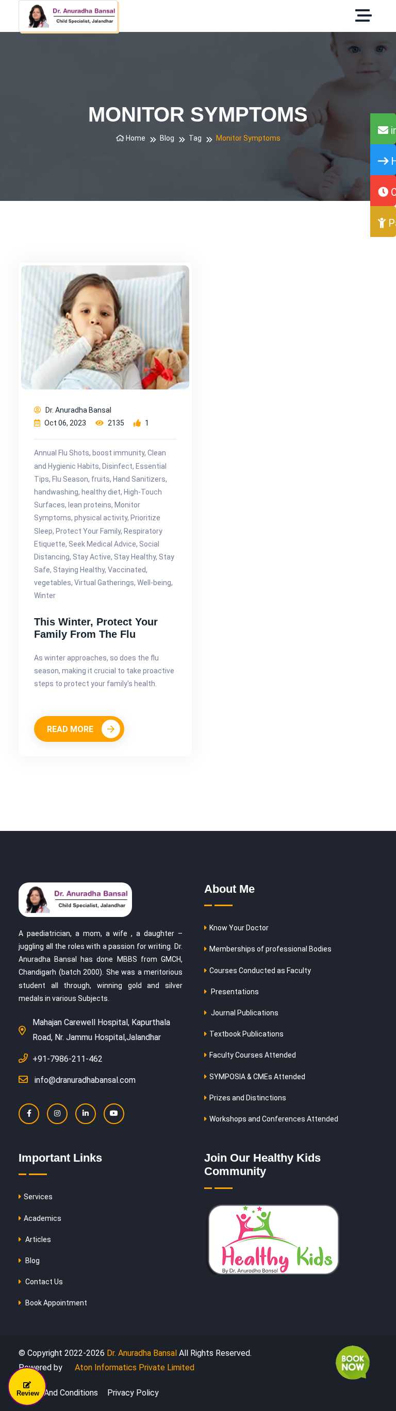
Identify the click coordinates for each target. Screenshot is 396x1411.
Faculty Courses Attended (252, 1055)
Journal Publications (243, 1013)
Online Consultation (392, 192)
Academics (42, 1218)
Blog (167, 138)
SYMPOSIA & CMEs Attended (257, 1077)
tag (195, 138)
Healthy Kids (392, 161)
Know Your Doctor (239, 928)
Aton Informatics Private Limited (133, 1367)
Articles (37, 1239)
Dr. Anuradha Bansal (77, 410)
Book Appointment (55, 1303)
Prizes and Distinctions (247, 1098)
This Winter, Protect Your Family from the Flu (96, 628)
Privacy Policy (133, 1393)
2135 (115, 423)
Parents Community (391, 223)
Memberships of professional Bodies (270, 949)
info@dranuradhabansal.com (85, 1080)
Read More (71, 729)
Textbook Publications (246, 1034)
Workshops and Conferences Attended (273, 1119)
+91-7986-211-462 (67, 1059)
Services (38, 1197)
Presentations (234, 992)
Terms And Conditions (58, 1393)
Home (134, 138)
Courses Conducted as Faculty (260, 970)
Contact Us (43, 1282)
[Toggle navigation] (366, 16)
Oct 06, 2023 (64, 423)
